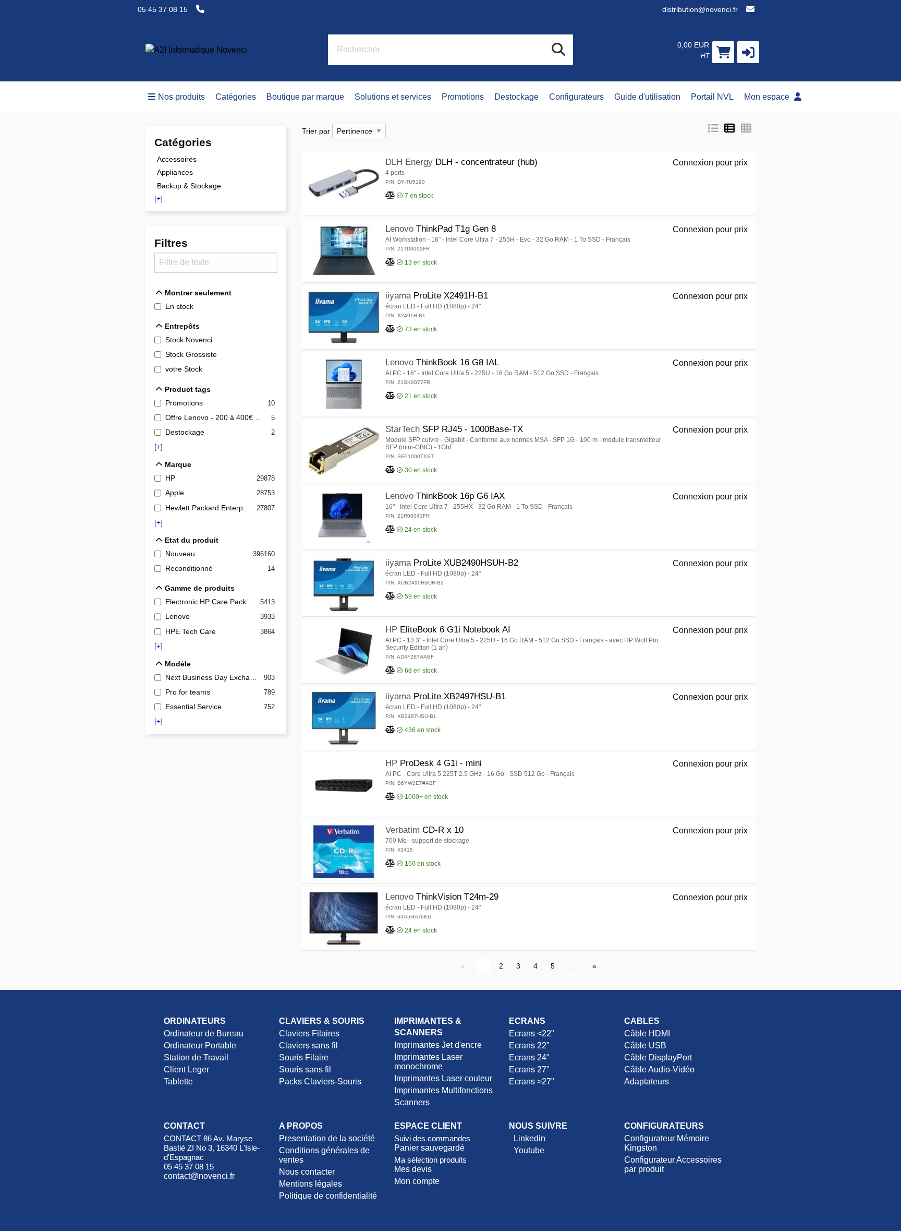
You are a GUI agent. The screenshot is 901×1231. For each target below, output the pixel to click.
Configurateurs (576, 96)
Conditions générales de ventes (324, 1155)
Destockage (516, 96)
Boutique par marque (305, 96)
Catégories (235, 96)
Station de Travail (196, 1057)
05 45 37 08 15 (163, 9)
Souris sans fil (305, 1069)
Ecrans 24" (529, 1057)
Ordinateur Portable (200, 1045)
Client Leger (186, 1069)
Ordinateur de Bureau (203, 1033)
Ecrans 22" (529, 1045)
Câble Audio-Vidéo (659, 1069)
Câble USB (645, 1045)
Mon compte (417, 1181)
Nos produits (181, 96)
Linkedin (528, 1138)
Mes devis (413, 1169)
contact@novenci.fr (199, 1176)
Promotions (463, 96)
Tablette (178, 1081)
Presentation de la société (327, 1138)
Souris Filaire (303, 1057)
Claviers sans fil (308, 1045)
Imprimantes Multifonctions (443, 1090)
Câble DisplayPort (658, 1057)
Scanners (412, 1102)
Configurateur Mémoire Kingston (666, 1143)
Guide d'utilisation (647, 96)
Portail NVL (712, 96)
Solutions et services (393, 96)
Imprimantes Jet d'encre (438, 1045)
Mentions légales (310, 1183)
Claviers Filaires (309, 1033)
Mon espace (768, 96)
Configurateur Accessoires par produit (673, 1164)
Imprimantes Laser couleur (443, 1078)
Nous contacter (307, 1171)
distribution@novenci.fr (700, 9)
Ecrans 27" (529, 1069)
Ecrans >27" (531, 1081)
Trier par (316, 131)
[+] (158, 198)
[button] (748, 52)
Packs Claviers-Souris (320, 1081)
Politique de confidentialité (328, 1195)
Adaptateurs (646, 1081)
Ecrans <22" (531, 1033)
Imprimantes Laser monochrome (428, 1062)
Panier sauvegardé (429, 1147)
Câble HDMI (647, 1033)
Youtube (528, 1150)
